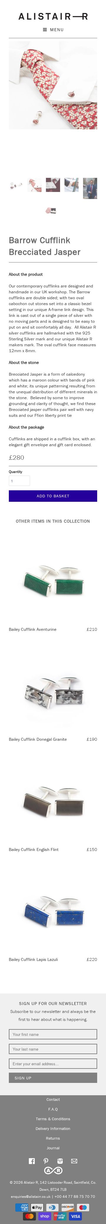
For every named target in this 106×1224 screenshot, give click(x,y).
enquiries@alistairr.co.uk (31, 1196)
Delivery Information (53, 1128)
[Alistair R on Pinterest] (46, 1160)
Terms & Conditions (53, 1118)
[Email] (74, 1160)
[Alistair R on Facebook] (32, 1160)
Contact (53, 1099)
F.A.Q (53, 1109)
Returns (53, 1138)
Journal (53, 1148)
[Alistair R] (53, 15)
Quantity (15, 471)
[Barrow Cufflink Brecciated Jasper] (53, 85)
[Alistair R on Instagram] (60, 1160)
